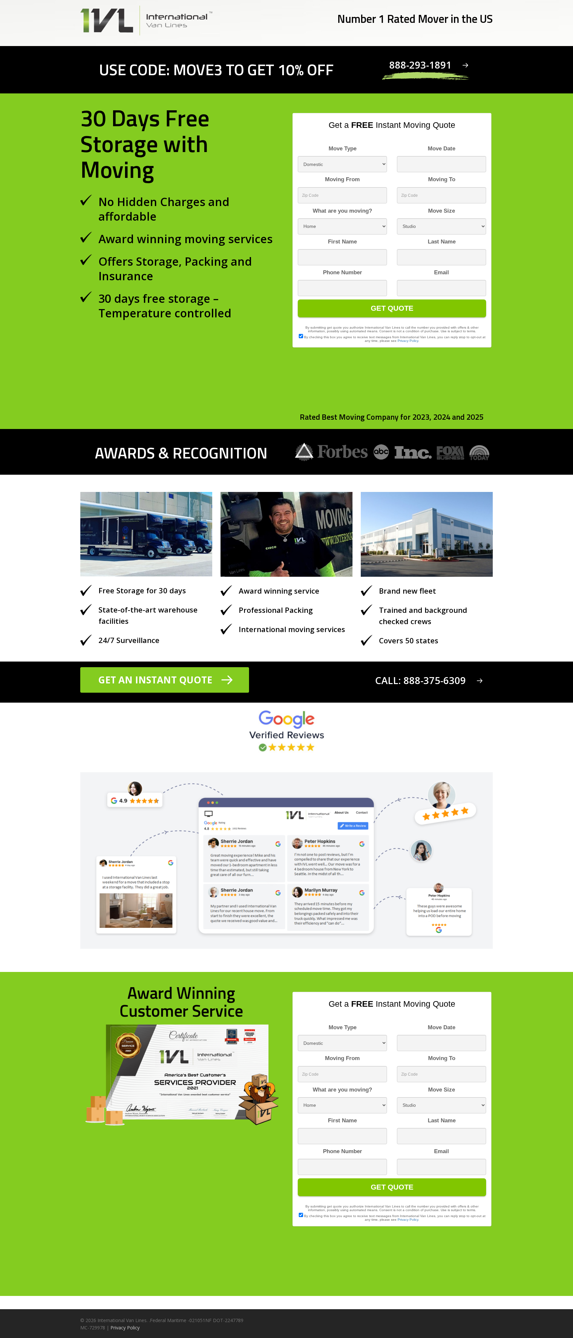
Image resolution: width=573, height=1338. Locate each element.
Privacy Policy (125, 1327)
